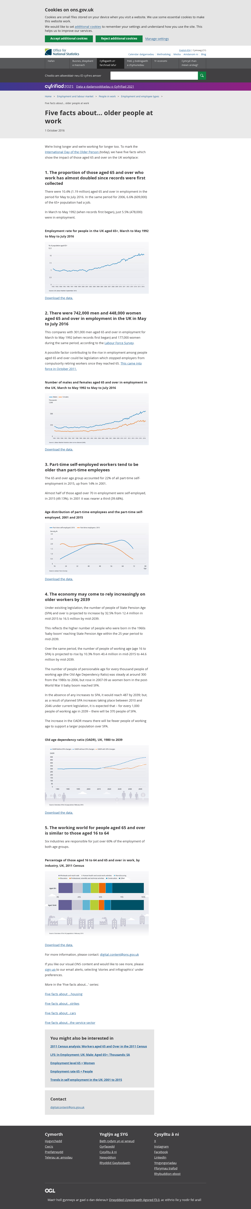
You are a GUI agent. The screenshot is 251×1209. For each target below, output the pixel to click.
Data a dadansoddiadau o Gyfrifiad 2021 (105, 86)
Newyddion (108, 1157)
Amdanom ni (191, 54)
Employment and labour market (75, 96)
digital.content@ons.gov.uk (119, 954)
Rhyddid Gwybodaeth (115, 1163)
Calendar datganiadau (141, 54)
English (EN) (185, 50)
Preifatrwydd (54, 1152)
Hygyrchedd (53, 1141)
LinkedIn (160, 1157)
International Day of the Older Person (72, 152)
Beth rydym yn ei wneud (117, 1141)
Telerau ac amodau (58, 1157)
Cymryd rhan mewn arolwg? (190, 63)
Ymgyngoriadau (165, 1163)
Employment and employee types (140, 96)
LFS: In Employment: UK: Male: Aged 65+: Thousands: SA (90, 1055)
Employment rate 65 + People (71, 1071)
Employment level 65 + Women (72, 1063)
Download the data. (59, 298)
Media (177, 54)
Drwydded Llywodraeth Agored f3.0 (134, 1200)
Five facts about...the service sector (70, 1023)
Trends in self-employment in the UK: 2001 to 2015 (86, 1080)
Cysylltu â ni (108, 1152)
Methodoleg (164, 54)
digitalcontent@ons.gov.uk (67, 1107)
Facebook (161, 1152)
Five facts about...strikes (62, 1004)
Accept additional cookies (68, 38)
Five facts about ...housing (63, 994)
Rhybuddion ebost (167, 1174)
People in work (107, 96)
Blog (203, 54)
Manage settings (157, 39)
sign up (50, 969)
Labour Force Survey (119, 343)
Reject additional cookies (119, 38)
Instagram (161, 1146)
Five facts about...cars (60, 1013)
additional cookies (88, 27)
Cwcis (49, 1146)
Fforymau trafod (165, 1168)
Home (48, 96)
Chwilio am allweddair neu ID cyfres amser (73, 76)
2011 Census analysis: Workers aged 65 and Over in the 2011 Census (98, 1046)
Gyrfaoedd (107, 1146)
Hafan (51, 61)
